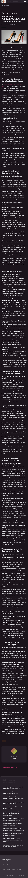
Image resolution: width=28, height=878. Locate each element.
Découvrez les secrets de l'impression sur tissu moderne (13, 807)
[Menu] (25, 1)
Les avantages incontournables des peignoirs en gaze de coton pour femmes (13, 829)
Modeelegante (12, 1)
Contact (19, 869)
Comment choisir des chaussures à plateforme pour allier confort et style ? (13, 797)
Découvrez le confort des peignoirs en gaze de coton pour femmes (13, 845)
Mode (7, 5)
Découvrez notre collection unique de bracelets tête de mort (13, 834)
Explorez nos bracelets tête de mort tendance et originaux (12, 824)
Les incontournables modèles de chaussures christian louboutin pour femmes (12, 840)
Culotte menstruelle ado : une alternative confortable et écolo (11, 792)
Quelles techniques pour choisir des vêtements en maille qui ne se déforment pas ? (12, 813)
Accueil (3, 5)
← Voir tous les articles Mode (9, 767)
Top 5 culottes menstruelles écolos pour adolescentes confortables (13, 802)
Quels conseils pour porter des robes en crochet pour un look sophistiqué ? (13, 819)
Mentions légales (11, 869)
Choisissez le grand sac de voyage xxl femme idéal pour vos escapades (13, 787)
